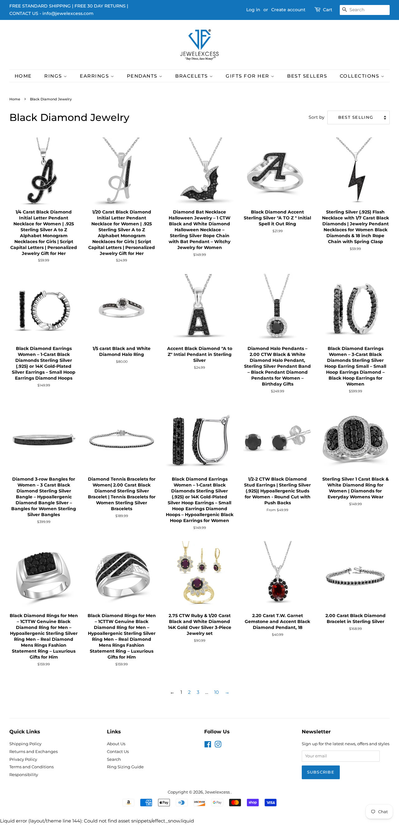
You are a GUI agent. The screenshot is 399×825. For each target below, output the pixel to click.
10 (216, 692)
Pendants (143, 76)
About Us (116, 743)
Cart (327, 9)
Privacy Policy (23, 759)
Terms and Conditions (31, 767)
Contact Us (118, 751)
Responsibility (23, 774)
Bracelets (192, 76)
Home (23, 76)
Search (114, 759)
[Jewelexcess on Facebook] (207, 745)
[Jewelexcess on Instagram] (217, 745)
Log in (253, 9)
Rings (54, 76)
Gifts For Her (248, 76)
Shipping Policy (25, 743)
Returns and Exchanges (33, 751)
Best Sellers (307, 76)
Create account (288, 9)
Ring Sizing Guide (125, 767)
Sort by (316, 117)
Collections (360, 76)
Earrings (95, 76)
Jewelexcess (218, 792)
